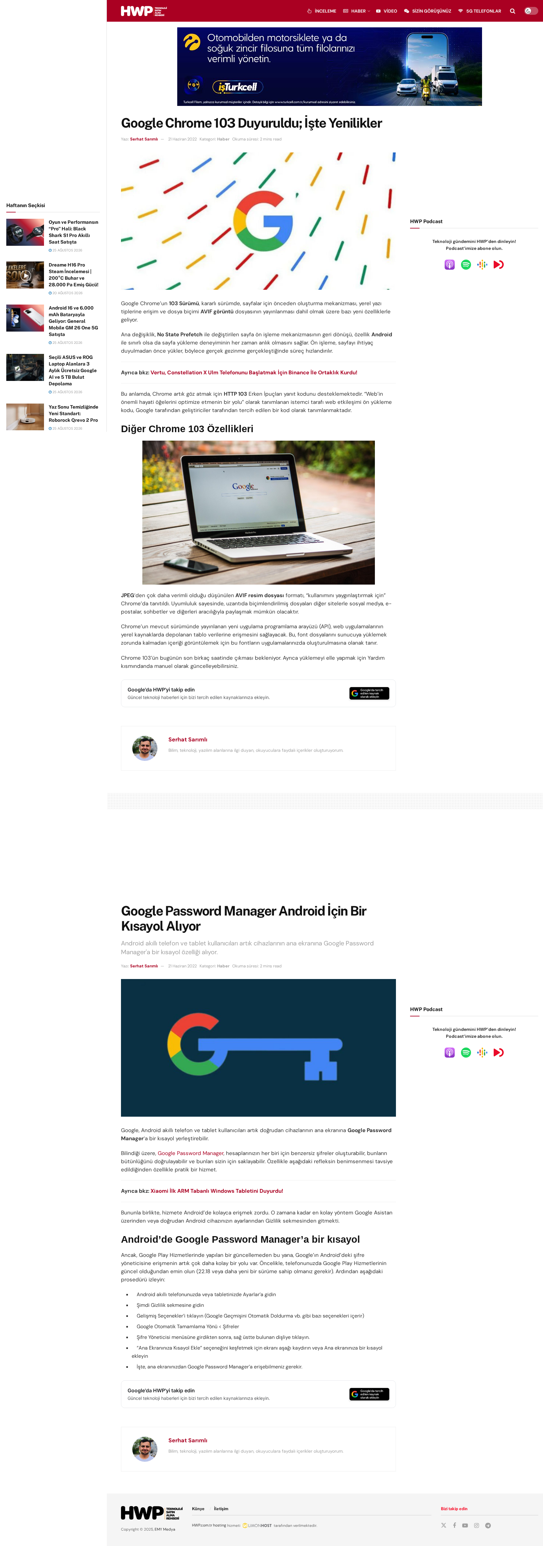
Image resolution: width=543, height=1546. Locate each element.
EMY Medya (165, 1529)
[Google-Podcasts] (482, 264)
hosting (219, 1525)
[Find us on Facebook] (454, 1525)
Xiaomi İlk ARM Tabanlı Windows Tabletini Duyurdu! (217, 1190)
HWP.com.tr (202, 1525)
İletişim (221, 1508)
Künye (198, 1508)
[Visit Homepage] (144, 11)
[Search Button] (512, 11)
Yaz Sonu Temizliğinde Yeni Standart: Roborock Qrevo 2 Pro (73, 413)
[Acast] (499, 264)
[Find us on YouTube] (465, 1525)
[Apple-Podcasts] (450, 264)
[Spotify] (466, 264)
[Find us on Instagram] (476, 1525)
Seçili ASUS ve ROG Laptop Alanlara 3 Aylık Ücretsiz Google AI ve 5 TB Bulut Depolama (73, 370)
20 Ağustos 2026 (67, 293)
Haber (358, 11)
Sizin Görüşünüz (431, 11)
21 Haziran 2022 (182, 139)
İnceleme (325, 11)
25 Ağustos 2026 (67, 250)
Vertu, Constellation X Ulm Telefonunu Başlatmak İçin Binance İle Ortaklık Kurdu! (254, 372)
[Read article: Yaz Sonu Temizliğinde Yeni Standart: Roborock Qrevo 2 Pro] (25, 417)
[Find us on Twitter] (444, 1525)
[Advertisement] (53, 100)
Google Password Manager (190, 1153)
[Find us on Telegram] (488, 1525)
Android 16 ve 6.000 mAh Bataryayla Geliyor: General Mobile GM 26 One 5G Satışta (73, 321)
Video (390, 11)
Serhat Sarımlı (144, 139)
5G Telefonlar (483, 11)
